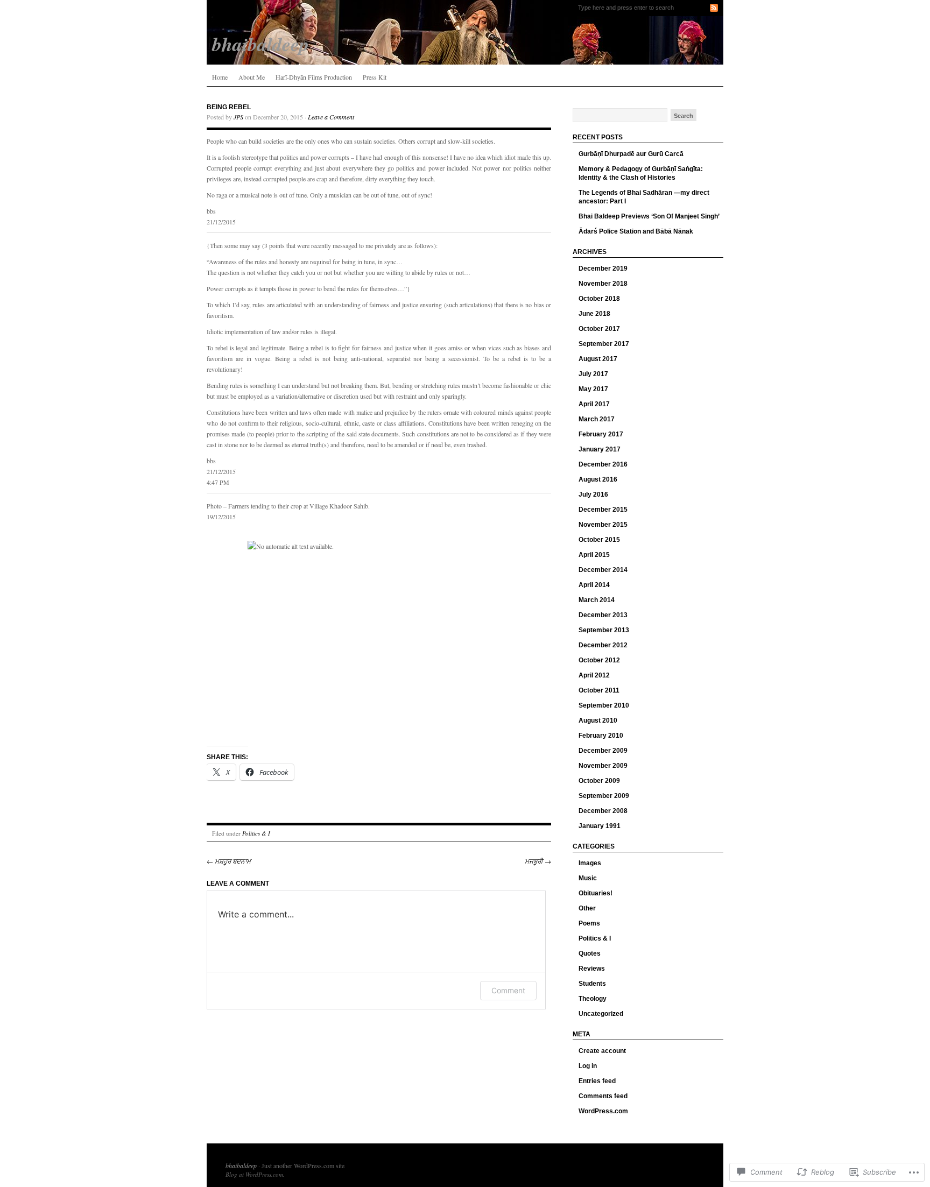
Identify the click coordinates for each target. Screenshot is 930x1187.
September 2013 (604, 630)
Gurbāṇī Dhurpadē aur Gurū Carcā (631, 154)
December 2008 (603, 811)
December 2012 (603, 645)
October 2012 (599, 660)
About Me (251, 77)
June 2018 (594, 313)
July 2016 (593, 494)
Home (220, 77)
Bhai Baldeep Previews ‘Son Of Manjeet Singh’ (649, 216)
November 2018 (603, 283)
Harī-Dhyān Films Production (314, 77)
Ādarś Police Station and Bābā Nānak (636, 231)
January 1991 (600, 826)
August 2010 (598, 720)
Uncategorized (601, 1014)
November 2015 (603, 524)
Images (590, 863)
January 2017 (600, 449)
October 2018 (599, 298)
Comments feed (603, 1096)
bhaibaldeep (241, 1165)
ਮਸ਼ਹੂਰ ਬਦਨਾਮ (229, 861)
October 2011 (599, 690)
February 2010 (601, 735)
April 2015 (594, 555)
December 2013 (603, 615)
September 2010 (604, 705)
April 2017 (594, 404)
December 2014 (603, 570)
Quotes (590, 953)
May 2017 (593, 389)
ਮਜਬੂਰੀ (538, 861)
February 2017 (601, 434)
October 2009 (599, 781)
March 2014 (597, 600)
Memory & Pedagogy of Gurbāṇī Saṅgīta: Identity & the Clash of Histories (641, 173)
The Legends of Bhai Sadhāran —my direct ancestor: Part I (644, 197)
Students (592, 983)
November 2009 (603, 765)
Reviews (592, 968)
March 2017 (597, 419)
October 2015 (599, 539)
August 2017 (598, 359)
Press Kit (374, 77)
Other (587, 908)
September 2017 (604, 344)
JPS (238, 116)
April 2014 (594, 585)
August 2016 (598, 479)
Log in (588, 1066)
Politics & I (256, 833)
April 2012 (594, 675)
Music (588, 878)
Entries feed (597, 1081)
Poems (589, 923)
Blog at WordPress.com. (255, 1174)
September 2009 (604, 796)
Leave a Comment (331, 116)
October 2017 (599, 329)
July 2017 (593, 374)
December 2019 (603, 268)
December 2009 (603, 750)
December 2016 (603, 464)
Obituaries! (595, 893)
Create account (602, 1051)
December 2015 (603, 509)
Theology (593, 998)
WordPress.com (603, 1111)
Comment (508, 990)
